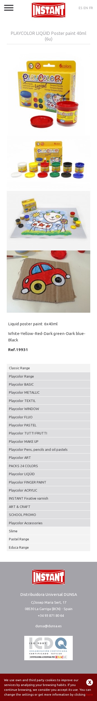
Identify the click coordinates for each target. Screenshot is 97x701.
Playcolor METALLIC (24, 392)
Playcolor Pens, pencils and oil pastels (38, 449)
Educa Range (19, 547)
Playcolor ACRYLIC (23, 490)
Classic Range (19, 368)
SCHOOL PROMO (22, 514)
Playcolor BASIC (21, 384)
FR (91, 8)
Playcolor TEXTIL (22, 401)
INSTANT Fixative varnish (28, 498)
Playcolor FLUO (21, 417)
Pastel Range (19, 539)
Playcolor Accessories (26, 523)
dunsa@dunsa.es (48, 626)
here (89, 694)
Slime (13, 531)
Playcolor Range (21, 376)
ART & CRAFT (19, 506)
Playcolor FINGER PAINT (27, 482)
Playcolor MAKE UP (24, 441)
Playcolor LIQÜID (22, 474)
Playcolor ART (20, 457)
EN (86, 8)
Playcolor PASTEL (22, 425)
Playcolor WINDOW (24, 409)
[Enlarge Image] (48, 93)
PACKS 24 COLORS (23, 466)
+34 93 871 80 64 (51, 615)
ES (80, 8)
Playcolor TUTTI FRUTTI (28, 433)
